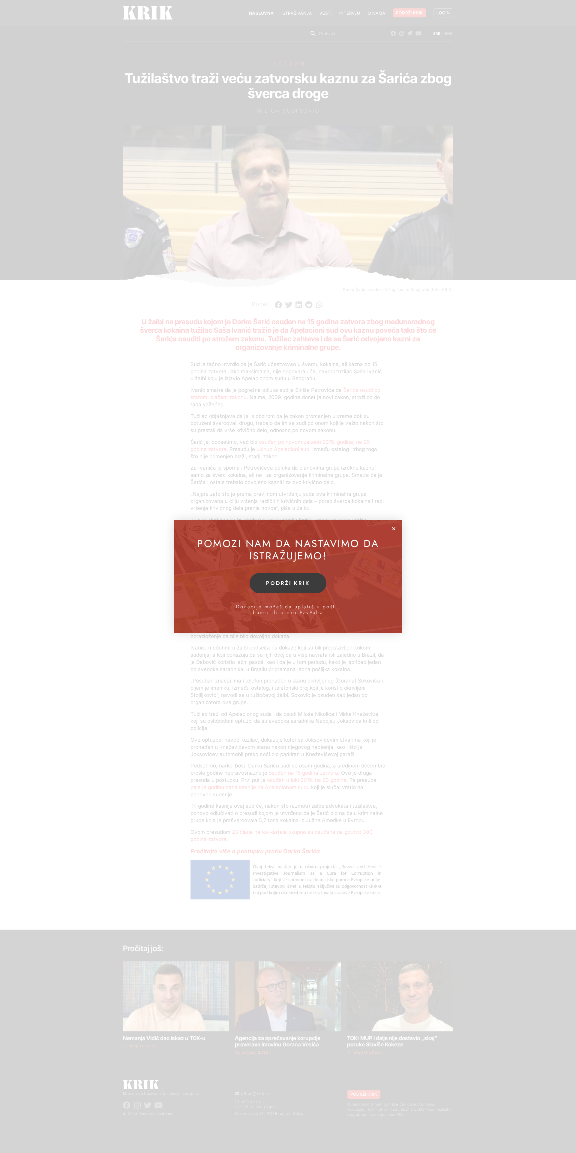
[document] (288, 576)
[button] (394, 528)
